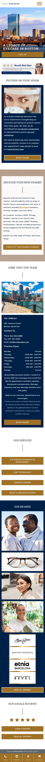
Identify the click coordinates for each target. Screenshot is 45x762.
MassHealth (25, 207)
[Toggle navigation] (39, 4)
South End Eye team (15, 149)
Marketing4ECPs (19, 751)
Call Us (22, 54)
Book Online (22, 158)
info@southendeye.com (19, 342)
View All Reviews (22, 736)
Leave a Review (22, 729)
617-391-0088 (16, 336)
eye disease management (28, 129)
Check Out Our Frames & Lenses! (22, 247)
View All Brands (22, 690)
